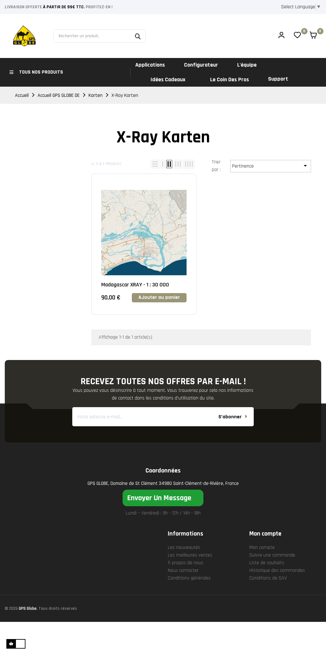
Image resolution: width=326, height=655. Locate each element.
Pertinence (270, 165)
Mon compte (262, 547)
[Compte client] (281, 36)
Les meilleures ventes (190, 555)
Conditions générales (189, 578)
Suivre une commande (272, 555)
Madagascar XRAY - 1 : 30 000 (135, 284)
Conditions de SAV (268, 578)
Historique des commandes (277, 570)
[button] (163, 498)
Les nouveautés (184, 547)
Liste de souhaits (266, 562)
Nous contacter (183, 570)
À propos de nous (185, 562)
